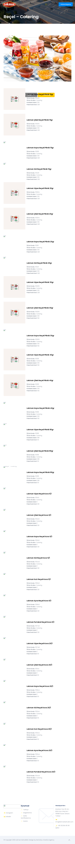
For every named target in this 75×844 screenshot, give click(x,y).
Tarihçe (25, 810)
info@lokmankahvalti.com (64, 822)
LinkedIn (8, 817)
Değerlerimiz (27, 813)
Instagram (9, 813)
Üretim (25, 821)
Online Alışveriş (66, 4)
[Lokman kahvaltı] (9, 4)
